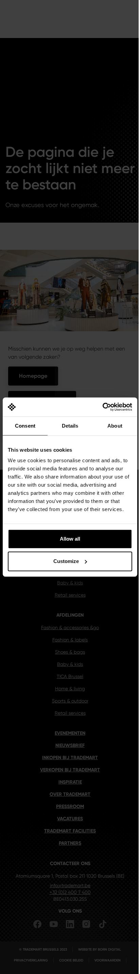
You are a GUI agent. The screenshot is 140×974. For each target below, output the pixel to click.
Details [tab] (70, 426)
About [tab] (114, 426)
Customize (66, 561)
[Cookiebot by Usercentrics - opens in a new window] (102, 406)
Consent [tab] (25, 426)
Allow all (70, 539)
